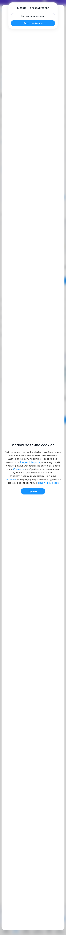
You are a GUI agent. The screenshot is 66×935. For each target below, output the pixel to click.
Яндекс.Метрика (30, 462)
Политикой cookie (49, 482)
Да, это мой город (33, 23)
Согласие (18, 469)
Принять (33, 491)
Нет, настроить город (33, 16)
